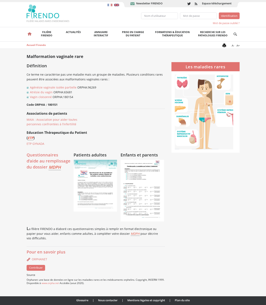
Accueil (30, 34)
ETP (30, 137)
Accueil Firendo (36, 45)
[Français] (110, 3)
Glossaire (82, 300)
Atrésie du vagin (41, 92)
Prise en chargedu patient (133, 33)
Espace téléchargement (217, 3)
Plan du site (182, 300)
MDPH (55, 167)
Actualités (73, 32)
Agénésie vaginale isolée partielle (53, 87)
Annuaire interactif (101, 33)
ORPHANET (39, 259)
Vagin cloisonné (41, 97)
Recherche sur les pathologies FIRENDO (213, 33)
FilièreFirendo (46, 33)
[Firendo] (52, 13)
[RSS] (196, 3)
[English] (117, 3)
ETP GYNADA (35, 144)
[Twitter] (189, 3)
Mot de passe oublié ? (226, 23)
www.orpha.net (50, 283)
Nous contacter (108, 300)
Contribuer (36, 267)
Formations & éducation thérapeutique (172, 33)
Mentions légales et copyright (146, 300)
